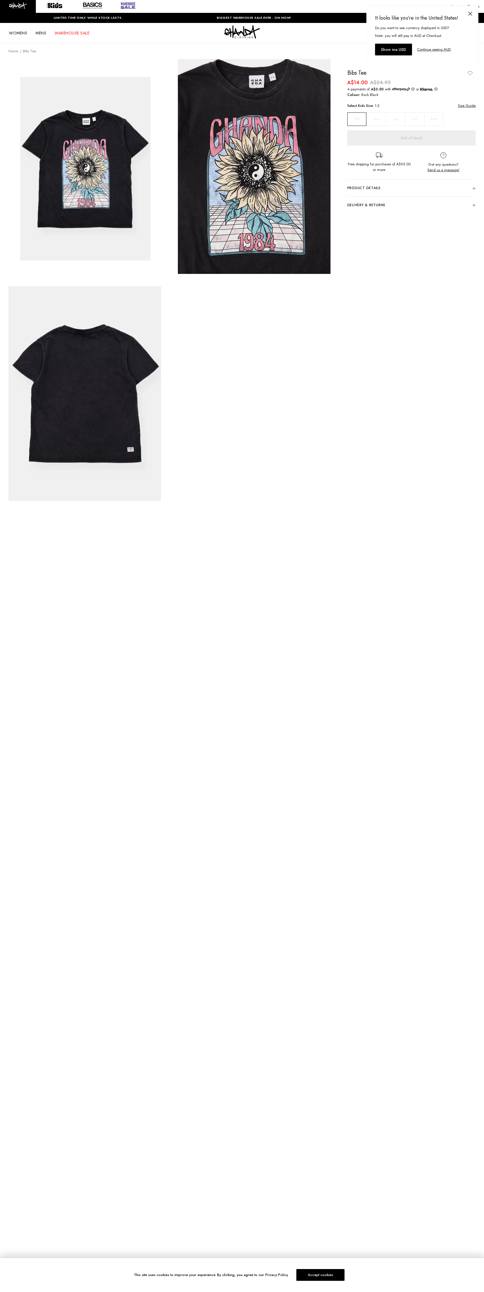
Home (13, 51)
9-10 (434, 119)
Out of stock (411, 138)
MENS (41, 33)
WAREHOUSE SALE (72, 33)
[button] (18, 6)
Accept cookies (320, 1274)
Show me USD (393, 49)
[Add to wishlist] (470, 73)
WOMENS (18, 33)
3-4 (376, 119)
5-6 (395, 119)
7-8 (414, 119)
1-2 (356, 119)
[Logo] (242, 37)
